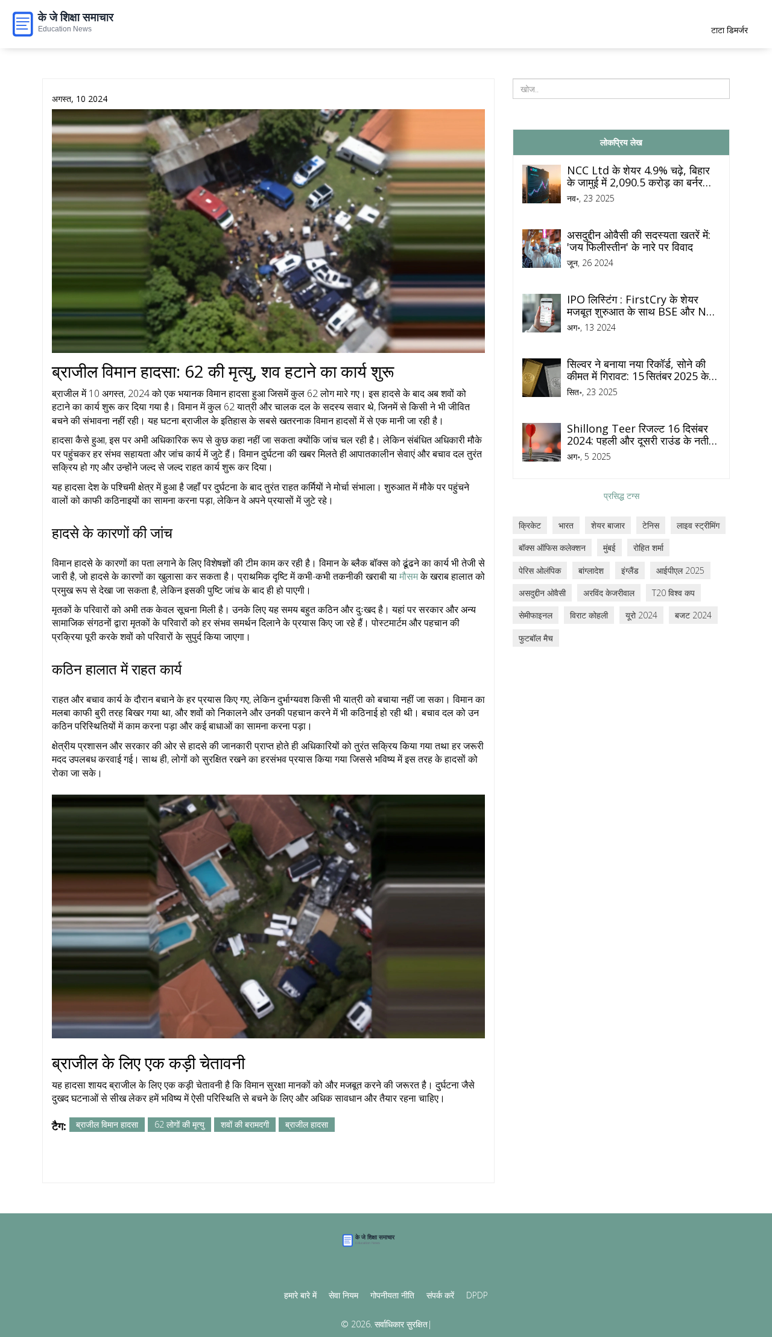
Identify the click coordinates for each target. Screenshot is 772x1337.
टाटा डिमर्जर (729, 30)
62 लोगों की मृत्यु (179, 1124)
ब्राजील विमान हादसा (107, 1124)
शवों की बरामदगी (245, 1124)
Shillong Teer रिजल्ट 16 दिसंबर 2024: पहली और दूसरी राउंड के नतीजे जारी (642, 435)
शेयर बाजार (608, 525)
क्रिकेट (530, 525)
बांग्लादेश (591, 570)
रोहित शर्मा (648, 547)
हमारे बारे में (300, 1295)
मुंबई (609, 547)
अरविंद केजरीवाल (608, 593)
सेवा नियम (343, 1295)
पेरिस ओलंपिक (540, 570)
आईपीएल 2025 (680, 570)
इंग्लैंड (630, 570)
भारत (566, 525)
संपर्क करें (440, 1295)
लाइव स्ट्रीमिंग (698, 525)
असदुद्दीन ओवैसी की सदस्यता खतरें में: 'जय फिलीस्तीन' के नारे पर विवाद (638, 241)
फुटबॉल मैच (536, 638)
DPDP (477, 1295)
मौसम (408, 576)
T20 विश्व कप (673, 593)
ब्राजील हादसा (306, 1124)
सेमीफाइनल (535, 615)
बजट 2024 (693, 615)
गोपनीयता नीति (392, 1295)
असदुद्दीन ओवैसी (542, 593)
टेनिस (650, 525)
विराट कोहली (589, 615)
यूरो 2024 (641, 615)
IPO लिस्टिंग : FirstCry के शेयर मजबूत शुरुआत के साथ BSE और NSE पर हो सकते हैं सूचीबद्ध (642, 306)
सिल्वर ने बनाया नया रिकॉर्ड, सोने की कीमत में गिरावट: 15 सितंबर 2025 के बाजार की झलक (638, 370)
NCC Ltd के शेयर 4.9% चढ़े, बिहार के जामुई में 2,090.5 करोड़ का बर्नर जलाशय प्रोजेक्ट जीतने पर (638, 177)
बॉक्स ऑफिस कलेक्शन (552, 547)
